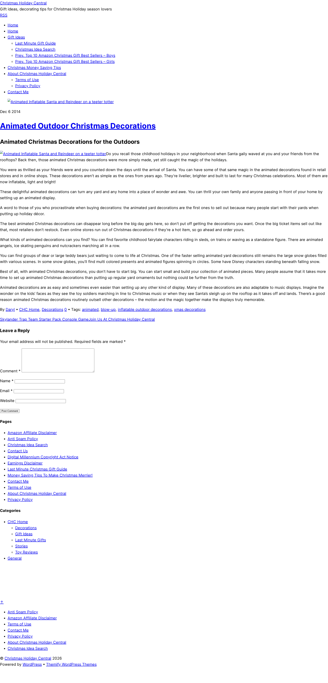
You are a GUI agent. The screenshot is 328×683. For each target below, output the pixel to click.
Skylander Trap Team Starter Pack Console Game (44, 319)
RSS (3, 15)
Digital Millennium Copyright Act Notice (43, 457)
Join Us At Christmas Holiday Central (122, 319)
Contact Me (18, 92)
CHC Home (29, 309)
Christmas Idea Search (35, 49)
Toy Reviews (26, 552)
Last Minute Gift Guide (35, 43)
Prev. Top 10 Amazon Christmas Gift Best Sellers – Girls (65, 61)
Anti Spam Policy (23, 439)
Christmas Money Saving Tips (34, 67)
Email (6, 390)
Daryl (10, 309)
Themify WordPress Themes (71, 664)
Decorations (52, 309)
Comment (10, 371)
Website (7, 400)
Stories (21, 546)
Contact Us (18, 451)
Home (13, 25)
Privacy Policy (27, 86)
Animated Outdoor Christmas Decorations (78, 125)
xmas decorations (190, 309)
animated (90, 309)
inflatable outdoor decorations (145, 309)
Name (6, 381)
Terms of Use (27, 79)
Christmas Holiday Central (28, 658)
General (15, 558)
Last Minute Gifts (30, 540)
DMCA (204, 679)
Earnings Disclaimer (25, 463)
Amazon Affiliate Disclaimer (32, 432)
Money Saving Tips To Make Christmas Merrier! (50, 475)
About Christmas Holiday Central (37, 73)
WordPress (32, 664)
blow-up (108, 309)
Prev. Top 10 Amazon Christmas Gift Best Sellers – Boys (65, 55)
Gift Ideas (16, 37)
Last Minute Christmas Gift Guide (37, 469)
